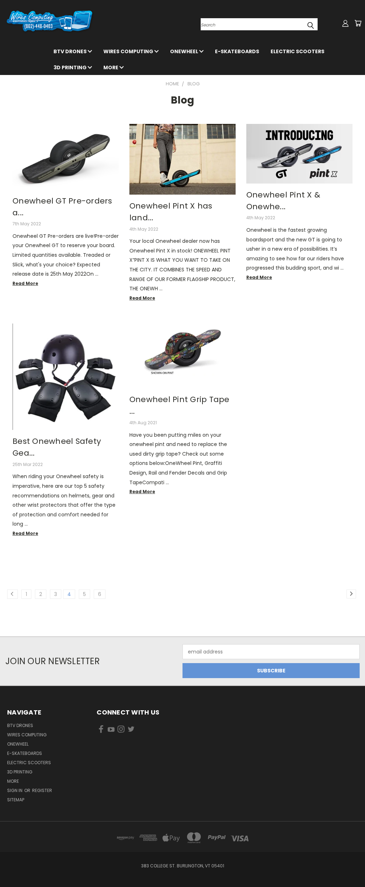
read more (25, 283)
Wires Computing (128, 51)
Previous (354, 864)
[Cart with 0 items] (357, 23)
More (111, 67)
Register (42, 790)
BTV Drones (70, 51)
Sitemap (15, 800)
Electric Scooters (297, 51)
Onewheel (184, 51)
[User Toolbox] (345, 23)
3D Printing (70, 67)
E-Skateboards (237, 51)
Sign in (15, 790)
